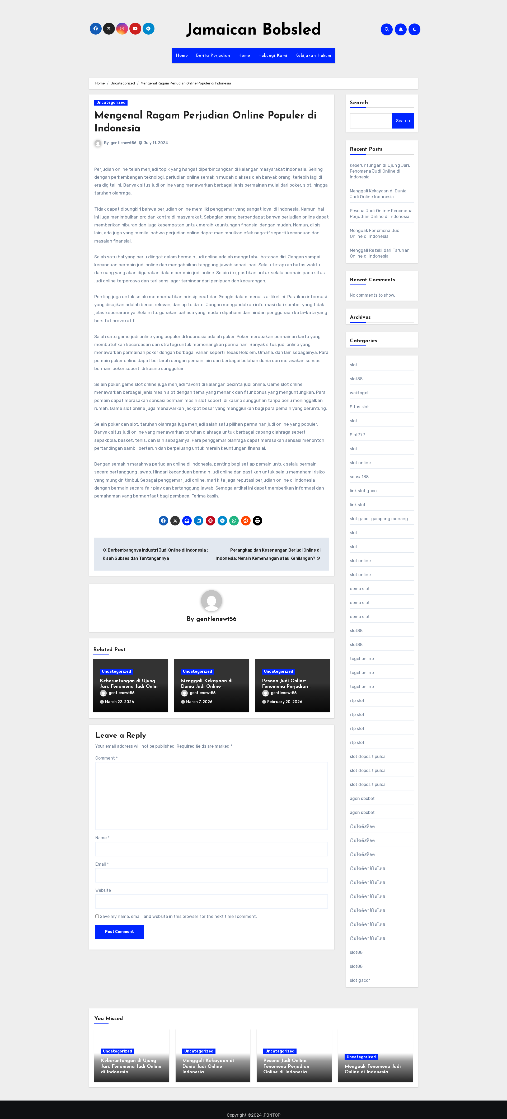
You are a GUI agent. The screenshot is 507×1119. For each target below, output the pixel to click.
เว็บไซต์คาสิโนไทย (367, 868)
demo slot (360, 588)
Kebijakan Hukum (313, 56)
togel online (362, 658)
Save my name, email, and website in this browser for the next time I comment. (178, 916)
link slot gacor (364, 490)
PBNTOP (272, 1115)
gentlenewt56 (123, 143)
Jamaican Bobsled (253, 31)
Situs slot (359, 406)
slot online (360, 462)
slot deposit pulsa (368, 756)
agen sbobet (362, 798)
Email (102, 864)
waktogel (359, 392)
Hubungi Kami (272, 56)
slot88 (356, 378)
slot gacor (360, 980)
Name (102, 837)
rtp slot (357, 700)
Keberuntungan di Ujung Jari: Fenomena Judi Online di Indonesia (130, 687)
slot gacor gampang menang (379, 518)
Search (359, 103)
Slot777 (357, 434)
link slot (358, 504)
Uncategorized (110, 102)
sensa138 (359, 476)
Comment (106, 758)
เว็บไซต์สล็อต (362, 826)
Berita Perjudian (213, 56)
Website (103, 890)
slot (354, 364)
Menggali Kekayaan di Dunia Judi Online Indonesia (207, 687)
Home (182, 56)
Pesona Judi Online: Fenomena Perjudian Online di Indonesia (285, 687)
